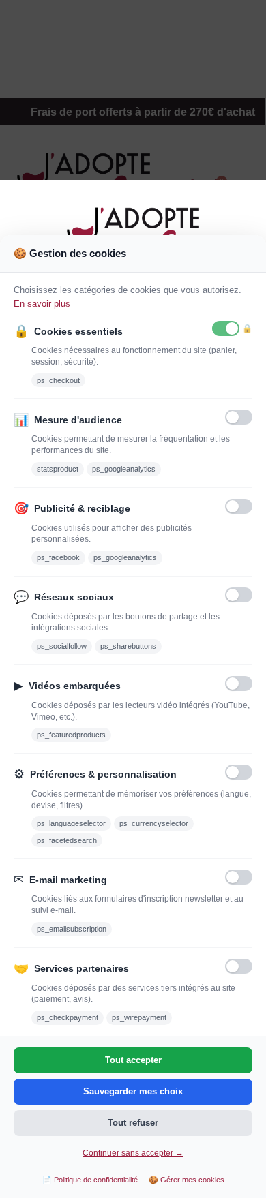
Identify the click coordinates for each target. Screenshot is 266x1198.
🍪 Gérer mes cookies (186, 1180)
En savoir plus (42, 303)
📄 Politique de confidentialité (90, 1180)
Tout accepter (133, 1060)
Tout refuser (133, 1123)
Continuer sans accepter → (133, 1153)
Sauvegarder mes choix (133, 1091)
